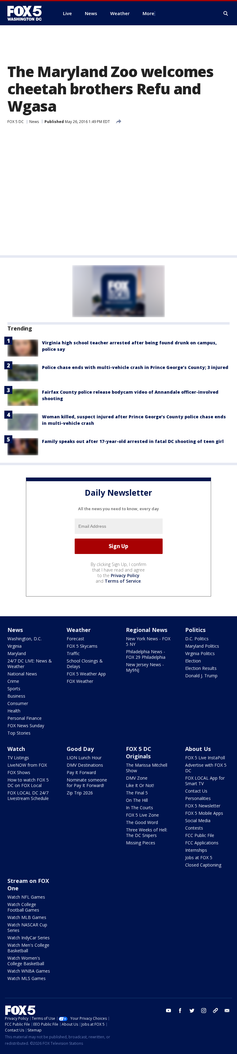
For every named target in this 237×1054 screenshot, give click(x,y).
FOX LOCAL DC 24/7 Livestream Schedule (28, 795)
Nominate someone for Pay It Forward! (87, 782)
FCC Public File (199, 835)
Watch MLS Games (26, 978)
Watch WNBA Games (28, 971)
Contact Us (196, 791)
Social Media (197, 820)
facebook (180, 1010)
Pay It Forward (81, 772)
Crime (13, 681)
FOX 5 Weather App (86, 674)
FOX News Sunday (25, 725)
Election (193, 661)
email (227, 1010)
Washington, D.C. (24, 639)
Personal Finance (24, 718)
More (148, 13)
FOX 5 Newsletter (202, 806)
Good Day (80, 749)
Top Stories (19, 733)
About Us (198, 749)
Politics (195, 630)
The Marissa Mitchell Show (146, 767)
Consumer (17, 703)
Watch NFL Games (26, 897)
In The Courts (139, 807)
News (34, 121)
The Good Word (142, 822)
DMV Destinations (85, 765)
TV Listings (18, 758)
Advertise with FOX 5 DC (206, 767)
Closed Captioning (203, 865)
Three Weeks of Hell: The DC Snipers (146, 832)
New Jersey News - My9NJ (145, 667)
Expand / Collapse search (226, 13)
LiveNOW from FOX (27, 765)
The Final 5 (137, 793)
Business (16, 696)
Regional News (146, 630)
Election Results (201, 668)
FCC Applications (201, 843)
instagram (204, 1010)
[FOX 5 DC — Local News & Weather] (27, 13)
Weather (79, 630)
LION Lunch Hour (84, 758)
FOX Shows (18, 772)
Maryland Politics (202, 646)
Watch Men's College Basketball (28, 948)
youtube (168, 1010)
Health (13, 711)
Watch (16, 749)
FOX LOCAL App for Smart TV (205, 780)
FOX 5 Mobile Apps (204, 813)
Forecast (75, 639)
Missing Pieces (140, 843)
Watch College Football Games (23, 907)
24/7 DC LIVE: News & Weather (29, 663)
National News (22, 674)
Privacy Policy (125, 575)
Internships (196, 850)
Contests (194, 828)
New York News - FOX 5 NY (148, 641)
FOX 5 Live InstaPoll (205, 758)
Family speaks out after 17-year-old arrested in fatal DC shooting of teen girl (133, 441)
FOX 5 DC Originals (138, 752)
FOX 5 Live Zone (142, 815)
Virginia (14, 646)
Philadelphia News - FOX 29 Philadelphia (145, 654)
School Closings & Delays (85, 663)
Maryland (16, 653)
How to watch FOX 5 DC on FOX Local (28, 782)
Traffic (73, 653)
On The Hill (137, 800)
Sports (13, 688)
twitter (192, 1010)
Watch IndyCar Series (28, 938)
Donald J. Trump (201, 676)
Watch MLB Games (26, 917)
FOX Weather (80, 681)
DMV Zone (137, 778)
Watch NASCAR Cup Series (27, 927)
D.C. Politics (197, 639)
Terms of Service (123, 581)
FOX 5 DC (15, 121)
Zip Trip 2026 (80, 793)
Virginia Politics (200, 653)
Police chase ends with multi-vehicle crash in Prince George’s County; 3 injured (135, 367)
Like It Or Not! (140, 785)
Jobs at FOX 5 (198, 857)
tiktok (215, 1010)
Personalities (198, 798)
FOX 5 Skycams (82, 646)
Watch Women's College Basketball (25, 960)
